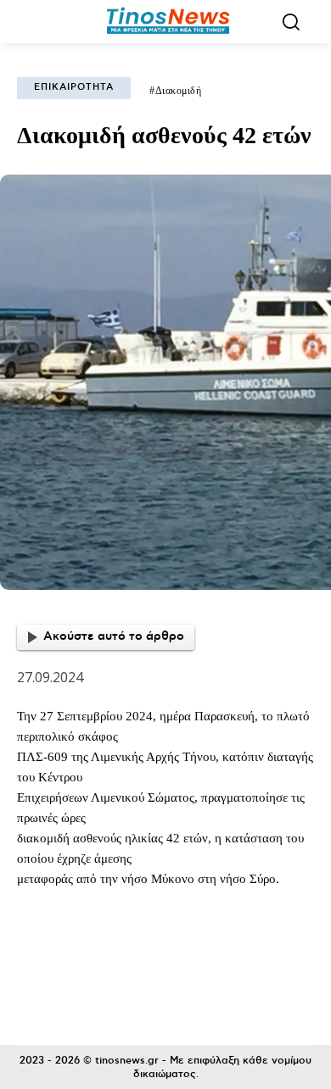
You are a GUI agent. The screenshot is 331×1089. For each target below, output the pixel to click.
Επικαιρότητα (74, 87)
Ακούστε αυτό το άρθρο (113, 636)
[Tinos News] (168, 21)
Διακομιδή (178, 91)
